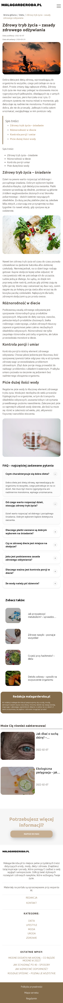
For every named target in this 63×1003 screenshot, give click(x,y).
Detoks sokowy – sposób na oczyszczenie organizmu (42, 678)
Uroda (32, 933)
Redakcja (31, 897)
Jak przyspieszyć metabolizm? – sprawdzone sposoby (42, 616)
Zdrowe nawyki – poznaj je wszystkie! (41, 636)
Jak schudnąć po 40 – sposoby (31, 964)
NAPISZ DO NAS (31, 834)
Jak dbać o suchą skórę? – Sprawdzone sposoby (47, 735)
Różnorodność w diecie (23, 130)
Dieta (21, 15)
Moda (31, 929)
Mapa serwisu (31, 992)
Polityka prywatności (31, 986)
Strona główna (10, 15)
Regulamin (31, 998)
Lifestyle (31, 925)
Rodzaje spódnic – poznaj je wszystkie (32, 973)
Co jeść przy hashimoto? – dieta (41, 657)
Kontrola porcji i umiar (23, 134)
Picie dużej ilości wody (23, 139)
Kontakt (31, 903)
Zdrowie (31, 937)
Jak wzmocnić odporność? (31, 969)
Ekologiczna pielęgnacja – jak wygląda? (46, 770)
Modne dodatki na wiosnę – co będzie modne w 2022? (31, 959)
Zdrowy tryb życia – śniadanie (27, 125)
